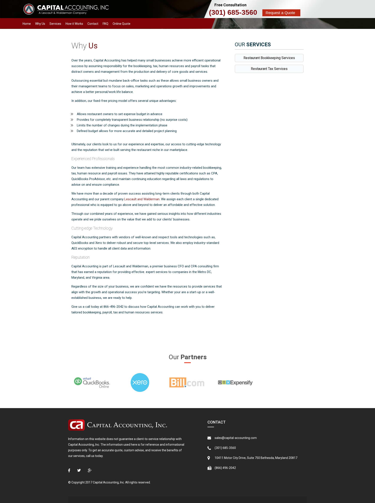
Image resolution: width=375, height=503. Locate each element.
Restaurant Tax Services (269, 69)
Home (27, 23)
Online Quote (121, 23)
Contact (92, 23)
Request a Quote (280, 13)
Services (55, 23)
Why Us (40, 23)
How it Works (74, 23)
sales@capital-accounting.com (236, 438)
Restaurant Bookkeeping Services (269, 58)
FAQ (105, 23)
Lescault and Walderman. (142, 199)
